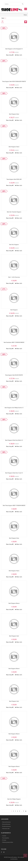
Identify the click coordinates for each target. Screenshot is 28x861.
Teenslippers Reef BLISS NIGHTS (14, 375)
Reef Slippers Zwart (14, 146)
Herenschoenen (6, 824)
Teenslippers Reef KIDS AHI (14, 179)
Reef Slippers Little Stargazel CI (14, 48)
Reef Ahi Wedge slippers (14, 799)
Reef (3, 18)
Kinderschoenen (6, 826)
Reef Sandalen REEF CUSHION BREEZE (14, 342)
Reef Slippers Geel (14, 636)
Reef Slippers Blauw (14, 603)
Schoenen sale (6, 828)
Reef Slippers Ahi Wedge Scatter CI (14, 407)
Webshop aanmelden (7, 842)
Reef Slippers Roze (14, 114)
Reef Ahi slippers (14, 244)
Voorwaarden (5, 838)
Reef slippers (14, 309)
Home (25, 15)
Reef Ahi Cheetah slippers (14, 212)
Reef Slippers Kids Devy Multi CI (14, 440)
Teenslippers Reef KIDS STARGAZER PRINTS (14, 81)
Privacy (4, 840)
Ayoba (15, 857)
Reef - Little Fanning (14, 277)
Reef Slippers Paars (14, 570)
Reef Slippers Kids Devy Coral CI (14, 473)
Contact (4, 835)
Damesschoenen (6, 822)
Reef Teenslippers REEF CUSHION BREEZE (14, 505)
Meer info (19, 55)
